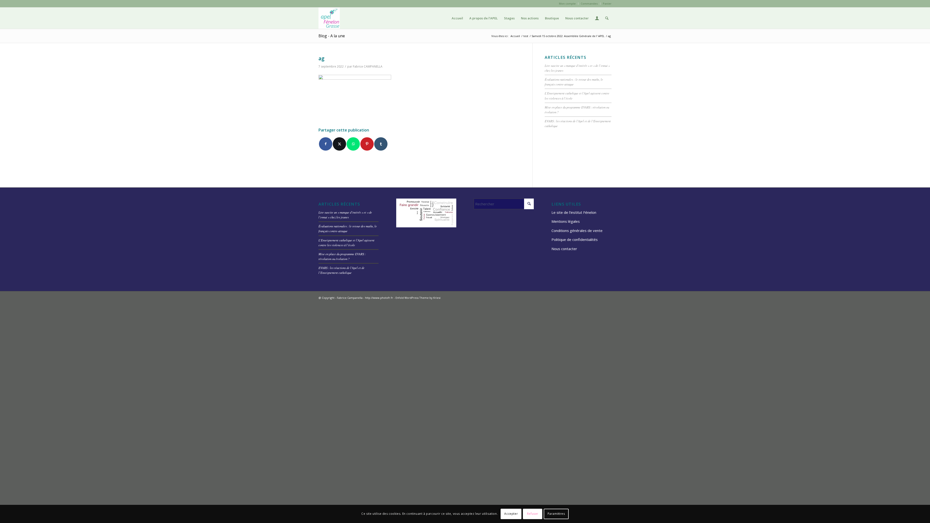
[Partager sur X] (339, 144)
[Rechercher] (607, 18)
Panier (607, 3)
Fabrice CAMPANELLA (367, 66)
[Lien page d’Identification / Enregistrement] (597, 18)
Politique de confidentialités (574, 239)
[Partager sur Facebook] (325, 144)
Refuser (532, 514)
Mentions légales (565, 221)
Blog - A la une (331, 35)
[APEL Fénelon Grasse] (329, 18)
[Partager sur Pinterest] (367, 144)
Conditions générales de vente (577, 230)
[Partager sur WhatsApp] (353, 144)
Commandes (589, 3)
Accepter (511, 514)
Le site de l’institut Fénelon (573, 212)
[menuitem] (567, 3)
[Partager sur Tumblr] (381, 144)
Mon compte (567, 3)
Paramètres (556, 514)
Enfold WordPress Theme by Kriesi (418, 298)
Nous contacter (564, 248)
